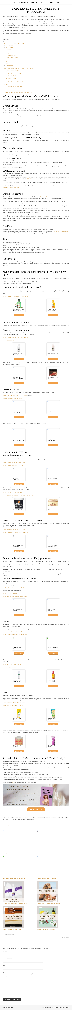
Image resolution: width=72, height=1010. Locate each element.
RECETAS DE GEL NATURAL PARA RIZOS (46, 853)
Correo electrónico (8, 958)
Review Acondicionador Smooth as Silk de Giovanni (15, 532)
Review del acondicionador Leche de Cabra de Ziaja (15, 337)
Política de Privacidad (55, 1007)
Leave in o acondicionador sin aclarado (16, 86)
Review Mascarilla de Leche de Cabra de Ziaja (14, 462)
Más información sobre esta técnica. (11, 187)
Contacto (44, 1007)
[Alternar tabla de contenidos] (4, 42)
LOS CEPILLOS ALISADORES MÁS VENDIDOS (14, 878)
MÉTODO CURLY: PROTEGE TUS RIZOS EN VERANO (49, 904)
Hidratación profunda (13, 55)
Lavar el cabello (10, 47)
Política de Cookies (64, 1007)
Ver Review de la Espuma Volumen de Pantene (14, 631)
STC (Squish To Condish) (13, 57)
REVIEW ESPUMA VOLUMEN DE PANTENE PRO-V (15, 904)
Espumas (10, 88)
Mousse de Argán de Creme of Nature (12, 667)
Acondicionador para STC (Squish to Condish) (17, 81)
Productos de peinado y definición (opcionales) (16, 84)
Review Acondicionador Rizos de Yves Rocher (14, 529)
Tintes (8, 63)
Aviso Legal (48, 1007)
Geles (10, 89)
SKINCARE (43, 2)
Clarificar (9, 61)
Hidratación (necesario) (11, 78)
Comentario (6, 976)
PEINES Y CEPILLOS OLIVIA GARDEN (12, 929)
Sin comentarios (65, 937)
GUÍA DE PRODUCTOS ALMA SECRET (46, 929)
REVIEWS (51, 2)
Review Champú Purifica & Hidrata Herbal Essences (15, 296)
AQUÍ (13, 782)
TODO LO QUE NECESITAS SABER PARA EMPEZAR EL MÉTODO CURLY (19, 825)
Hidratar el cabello (10, 53)
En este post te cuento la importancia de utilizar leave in (16, 587)
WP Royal (11, 1007)
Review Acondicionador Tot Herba (11, 340)
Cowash (10, 49)
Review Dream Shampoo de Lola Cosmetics (13, 426)
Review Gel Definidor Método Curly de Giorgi (14, 702)
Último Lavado (10, 45)
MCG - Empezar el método (9, 934)
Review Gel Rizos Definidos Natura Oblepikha (14, 705)
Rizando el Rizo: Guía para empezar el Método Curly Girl (18, 92)
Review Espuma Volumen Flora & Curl (12, 664)
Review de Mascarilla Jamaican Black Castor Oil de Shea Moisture (18, 495)
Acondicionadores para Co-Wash (15, 73)
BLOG (57, 2)
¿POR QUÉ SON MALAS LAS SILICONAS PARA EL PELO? (16, 853)
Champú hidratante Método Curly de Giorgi (13, 398)
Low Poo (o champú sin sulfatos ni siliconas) (17, 50)
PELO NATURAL (34, 2)
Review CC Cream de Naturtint (10, 593)
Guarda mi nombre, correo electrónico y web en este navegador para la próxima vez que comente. (26, 974)
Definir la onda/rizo (11, 60)
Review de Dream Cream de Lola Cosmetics (13, 492)
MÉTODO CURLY (23, 2)
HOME (15, 2)
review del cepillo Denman (45, 196)
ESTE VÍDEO (29, 178)
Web (4, 965)
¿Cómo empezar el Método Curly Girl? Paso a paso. (17, 43)
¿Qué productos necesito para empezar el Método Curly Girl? (19, 68)
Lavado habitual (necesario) (12, 72)
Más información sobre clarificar (60, 231)
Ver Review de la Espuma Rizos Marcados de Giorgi (15, 634)
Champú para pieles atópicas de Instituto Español (15, 395)
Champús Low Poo (12, 75)
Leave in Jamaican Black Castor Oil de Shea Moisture (15, 596)
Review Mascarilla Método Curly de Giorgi (13, 465)
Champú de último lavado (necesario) (14, 70)
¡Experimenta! (10, 65)
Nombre (5, 951)
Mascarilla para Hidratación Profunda (16, 80)
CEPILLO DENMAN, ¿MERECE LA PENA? (46, 878)
